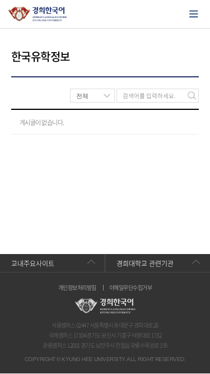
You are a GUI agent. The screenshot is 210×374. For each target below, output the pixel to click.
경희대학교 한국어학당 (37, 14)
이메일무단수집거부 (130, 287)
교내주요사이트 (32, 263)
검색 (191, 95)
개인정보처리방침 (77, 287)
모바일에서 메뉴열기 (194, 14)
